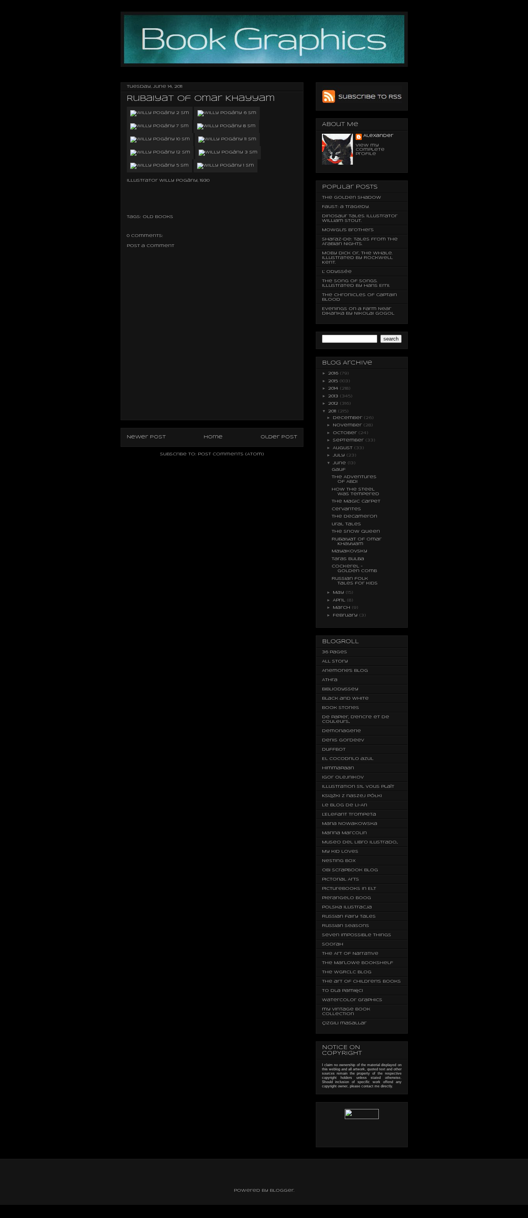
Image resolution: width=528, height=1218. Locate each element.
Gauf (339, 470)
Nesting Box (339, 861)
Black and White (345, 698)
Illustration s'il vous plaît (358, 787)
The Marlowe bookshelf (357, 963)
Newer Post (146, 437)
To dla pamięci (342, 991)
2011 (333, 411)
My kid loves (340, 851)
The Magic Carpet (356, 501)
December (348, 418)
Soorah (332, 944)
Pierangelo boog (346, 898)
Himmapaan (338, 768)
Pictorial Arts (340, 879)
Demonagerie (341, 731)
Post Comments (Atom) (231, 454)
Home (213, 437)
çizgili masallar (344, 1023)
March (342, 608)
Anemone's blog (345, 671)
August (343, 448)
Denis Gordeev (343, 740)
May (339, 593)
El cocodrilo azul (347, 759)
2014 (334, 388)
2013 (334, 396)
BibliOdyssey (340, 689)
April (340, 600)
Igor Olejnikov (343, 777)
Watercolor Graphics (352, 1000)
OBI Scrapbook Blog (350, 870)
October (345, 433)
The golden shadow (351, 197)
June (340, 463)
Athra (329, 680)
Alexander (378, 136)
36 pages (334, 652)
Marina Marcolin (344, 833)
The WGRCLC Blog (346, 972)
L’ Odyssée (337, 272)
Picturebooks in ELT (349, 889)
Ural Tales (346, 524)
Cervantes (346, 509)
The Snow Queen (356, 531)
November (348, 425)
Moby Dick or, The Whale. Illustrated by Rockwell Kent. (357, 257)
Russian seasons (345, 926)
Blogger (282, 1190)
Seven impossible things (356, 935)
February (346, 615)
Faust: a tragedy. (345, 207)
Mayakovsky (349, 551)
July (339, 455)
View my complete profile (370, 149)
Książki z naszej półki (352, 796)
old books (158, 217)
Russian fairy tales (349, 916)
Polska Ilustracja (347, 907)
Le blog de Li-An (344, 805)
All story (335, 661)
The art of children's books (361, 981)
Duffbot (334, 749)
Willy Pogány (178, 180)
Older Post (279, 437)
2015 (333, 381)
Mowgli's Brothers (348, 230)
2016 (334, 373)
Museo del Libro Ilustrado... (360, 842)
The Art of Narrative (350, 954)
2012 (334, 403)
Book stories (340, 708)
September (349, 440)
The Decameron (354, 516)
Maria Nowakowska (349, 824)
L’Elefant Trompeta (349, 814)
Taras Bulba (348, 559)
